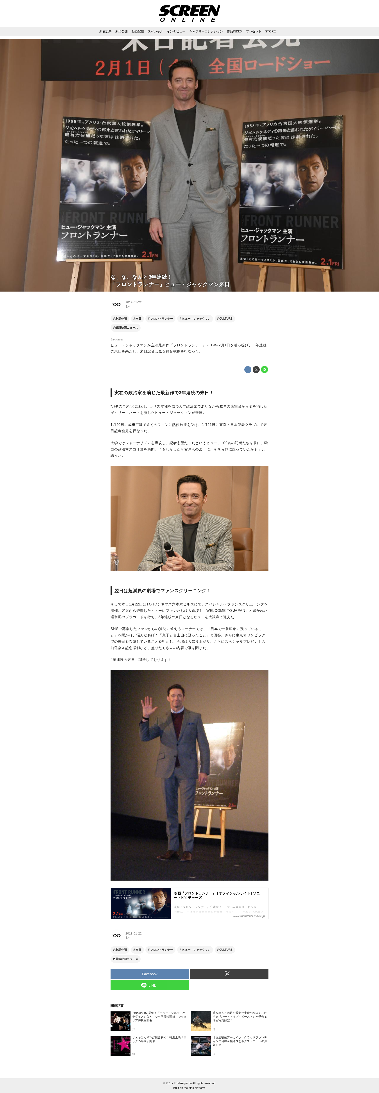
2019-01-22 (133, 302)
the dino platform (194, 1087)
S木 (128, 306)
